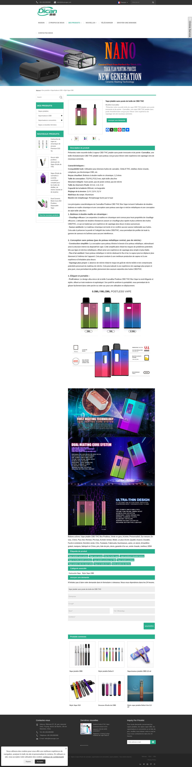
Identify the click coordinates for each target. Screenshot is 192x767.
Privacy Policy (152, 760)
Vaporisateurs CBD (56, 90)
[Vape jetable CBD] (82, 654)
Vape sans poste (96, 556)
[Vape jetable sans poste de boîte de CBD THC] (76, 138)
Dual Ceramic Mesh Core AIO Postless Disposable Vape (56, 203)
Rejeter (28, 761)
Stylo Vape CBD (69, 90)
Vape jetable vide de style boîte (80, 564)
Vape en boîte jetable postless (80, 560)
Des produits (74, 23)
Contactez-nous (45, 33)
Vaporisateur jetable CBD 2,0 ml (139, 671)
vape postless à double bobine (132, 556)
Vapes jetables (43, 111)
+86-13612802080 (48, 732)
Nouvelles (90, 23)
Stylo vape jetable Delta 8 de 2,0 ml (139, 706)
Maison (41, 23)
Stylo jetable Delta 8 (105, 671)
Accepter (40, 761)
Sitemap (144, 756)
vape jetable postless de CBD (105, 560)
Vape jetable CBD (75, 671)
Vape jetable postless (126, 560)
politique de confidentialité (53, 757)
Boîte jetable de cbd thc (121, 564)
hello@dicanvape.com (64, 2)
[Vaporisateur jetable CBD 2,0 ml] (140, 654)
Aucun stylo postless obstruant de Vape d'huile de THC (56, 162)
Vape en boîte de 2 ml (102, 564)
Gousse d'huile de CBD (107, 705)
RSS (150, 756)
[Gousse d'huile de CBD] (111, 688)
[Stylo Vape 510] (82, 688)
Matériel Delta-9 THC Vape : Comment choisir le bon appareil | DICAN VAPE (101, 727)
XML (154, 756)
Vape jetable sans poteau (78, 556)
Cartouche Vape (75, 573)
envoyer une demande (126, 23)
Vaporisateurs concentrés (47, 120)
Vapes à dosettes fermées (47, 125)
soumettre (149, 626)
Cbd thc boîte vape (111, 556)
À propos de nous (56, 23)
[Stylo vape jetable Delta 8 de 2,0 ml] (140, 688)
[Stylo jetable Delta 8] (111, 654)
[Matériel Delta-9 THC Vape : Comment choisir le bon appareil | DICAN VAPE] (85, 728)
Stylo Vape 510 (75, 705)
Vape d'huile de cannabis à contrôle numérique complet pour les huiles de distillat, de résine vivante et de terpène (56, 182)
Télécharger (107, 23)
